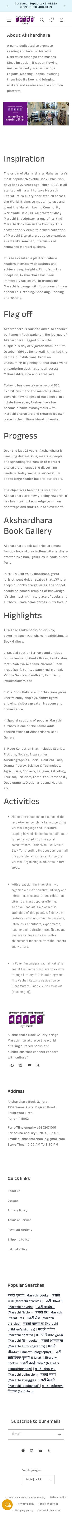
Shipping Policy (18, 1240)
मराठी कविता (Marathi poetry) (31, 1332)
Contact (13, 1201)
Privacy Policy (17, 1210)
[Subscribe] (59, 1434)
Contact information (49, 1511)
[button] (9, 20)
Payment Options (20, 1230)
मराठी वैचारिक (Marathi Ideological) (33, 1383)
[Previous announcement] (7, 6)
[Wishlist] (52, 20)
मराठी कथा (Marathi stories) (34, 1298)
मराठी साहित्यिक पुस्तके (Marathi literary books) (34, 1358)
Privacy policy (26, 1504)
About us (14, 1191)
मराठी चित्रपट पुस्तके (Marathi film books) (35, 1338)
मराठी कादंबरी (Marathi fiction (31, 1310)
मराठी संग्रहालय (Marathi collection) (32, 1372)
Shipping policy (24, 1511)
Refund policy (58, 1497)
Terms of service (48, 1504)
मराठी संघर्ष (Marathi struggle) (32, 1378)
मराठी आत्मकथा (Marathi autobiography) (35, 1344)
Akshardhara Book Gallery (30, 1498)
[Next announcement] (64, 6)
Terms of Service (19, 1220)
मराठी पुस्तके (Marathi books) (29, 1296)
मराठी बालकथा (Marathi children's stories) (33, 1327)
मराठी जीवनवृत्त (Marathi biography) (32, 1349)
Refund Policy (17, 1249)
